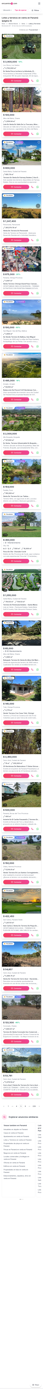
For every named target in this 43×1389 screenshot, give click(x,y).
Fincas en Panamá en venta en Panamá (18, 1149)
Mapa (37, 1385)
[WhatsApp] (37, 80)
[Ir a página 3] (22, 1199)
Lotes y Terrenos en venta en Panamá (17, 1140)
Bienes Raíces (13, 23)
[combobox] (29, 30)
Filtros (36, 10)
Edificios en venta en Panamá (14, 1166)
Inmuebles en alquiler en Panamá (16, 1129)
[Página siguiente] (39, 1106)
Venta (23, 23)
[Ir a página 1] (20, 1199)
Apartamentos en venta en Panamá (16, 1136)
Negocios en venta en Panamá (15, 1153)
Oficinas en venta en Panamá (14, 1163)
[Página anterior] (4, 1106)
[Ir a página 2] (21, 1199)
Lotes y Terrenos (34, 23)
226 (34, 1106)
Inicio (3, 23)
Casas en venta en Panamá (13, 1133)
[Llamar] (32, 80)
